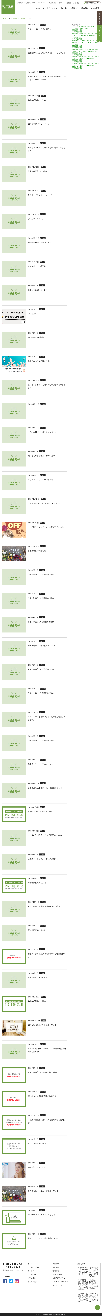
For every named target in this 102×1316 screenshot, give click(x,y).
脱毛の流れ (84, 8)
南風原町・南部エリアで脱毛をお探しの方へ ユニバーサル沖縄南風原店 (93, 1284)
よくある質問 (95, 8)
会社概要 (55, 1267)
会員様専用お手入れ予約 (92, 3)
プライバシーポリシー (60, 1282)
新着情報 (69, 3)
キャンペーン (53, 8)
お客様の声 (74, 8)
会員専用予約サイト (59, 1278)
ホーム (30, 1264)
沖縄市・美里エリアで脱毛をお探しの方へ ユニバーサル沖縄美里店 (83, 1297)
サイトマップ (57, 1285)
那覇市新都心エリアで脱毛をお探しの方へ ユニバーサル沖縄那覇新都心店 (94, 1272)
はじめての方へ (41, 8)
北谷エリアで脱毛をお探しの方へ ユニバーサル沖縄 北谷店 (83, 1271)
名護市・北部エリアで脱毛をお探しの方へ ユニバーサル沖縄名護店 (93, 1297)
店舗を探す (63, 8)
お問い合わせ (77, 3)
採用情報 (55, 1271)
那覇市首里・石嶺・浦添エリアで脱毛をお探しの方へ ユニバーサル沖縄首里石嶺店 (83, 1284)
